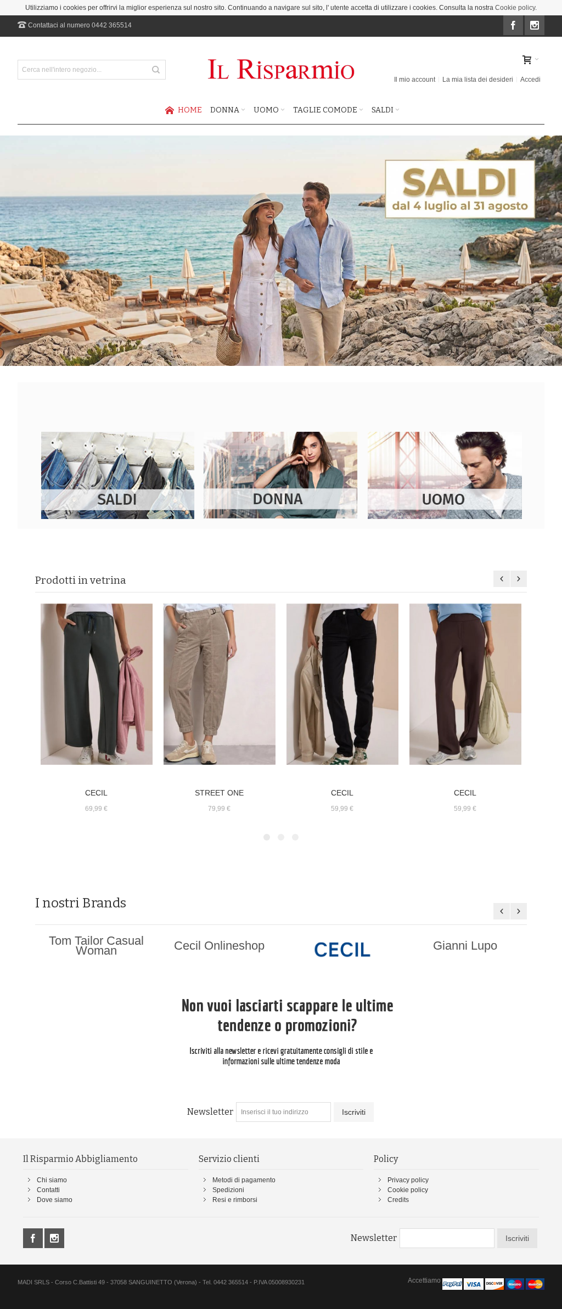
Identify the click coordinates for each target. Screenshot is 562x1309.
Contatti (48, 1190)
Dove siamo (54, 1200)
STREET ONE (219, 792)
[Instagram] (534, 26)
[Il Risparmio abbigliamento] (281, 69)
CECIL (96, 792)
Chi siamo (52, 1180)
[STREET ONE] (220, 684)
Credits (398, 1200)
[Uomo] (445, 437)
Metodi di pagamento (244, 1180)
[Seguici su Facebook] (514, 26)
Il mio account (414, 79)
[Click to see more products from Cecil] (342, 949)
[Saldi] (117, 437)
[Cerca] (156, 69)
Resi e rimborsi (234, 1200)
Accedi (530, 79)
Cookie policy (515, 8)
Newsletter (210, 1112)
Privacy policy (408, 1180)
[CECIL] (97, 684)
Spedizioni (228, 1190)
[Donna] (281, 437)
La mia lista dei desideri (477, 79)
